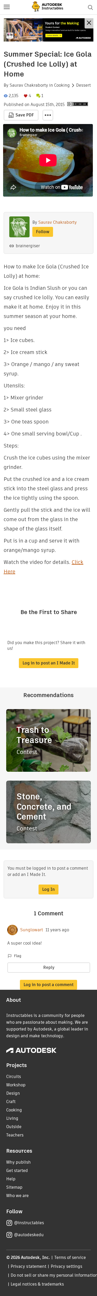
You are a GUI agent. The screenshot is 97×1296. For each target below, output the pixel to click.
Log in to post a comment (48, 985)
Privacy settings (67, 1266)
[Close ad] (89, 23)
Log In (48, 889)
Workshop (16, 1085)
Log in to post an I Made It (49, 663)
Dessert (83, 85)
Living (12, 1118)
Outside (13, 1127)
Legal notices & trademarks (37, 1284)
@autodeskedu (29, 1235)
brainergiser (28, 246)
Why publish (18, 1162)
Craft (11, 1102)
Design (13, 1093)
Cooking (62, 85)
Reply (49, 967)
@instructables (29, 1223)
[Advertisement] (48, 30)
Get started (17, 1171)
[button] (7, 7)
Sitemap (14, 1187)
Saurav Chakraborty (29, 85)
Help (11, 1179)
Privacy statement (28, 1266)
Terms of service (70, 1257)
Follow (42, 232)
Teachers (15, 1135)
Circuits (13, 1077)
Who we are (17, 1196)
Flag (17, 955)
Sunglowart (31, 930)
